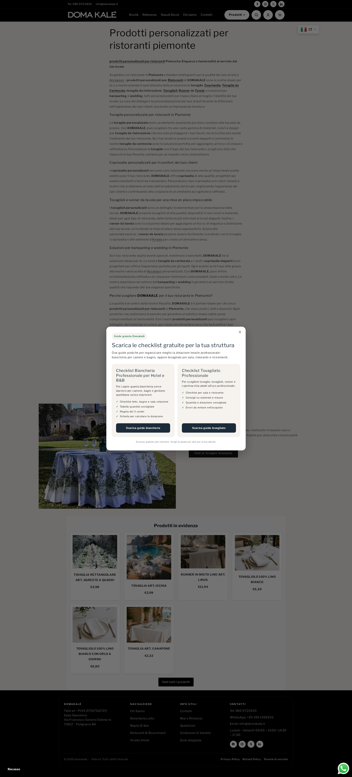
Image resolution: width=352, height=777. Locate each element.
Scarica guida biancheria (143, 428)
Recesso (14, 769)
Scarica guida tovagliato (208, 428)
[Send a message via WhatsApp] (343, 768)
